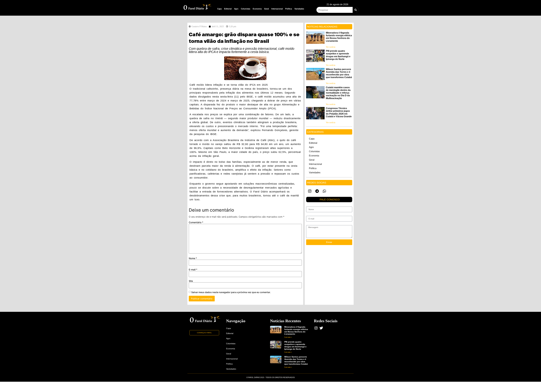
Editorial (228, 9)
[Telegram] (317, 191)
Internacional (277, 9)
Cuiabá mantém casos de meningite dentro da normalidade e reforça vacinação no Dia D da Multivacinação (338, 92)
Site (191, 281)
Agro (236, 9)
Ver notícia (330, 47)
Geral (266, 9)
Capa (219, 9)
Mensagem (311, 224)
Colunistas (245, 9)
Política (288, 9)
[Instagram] (309, 191)
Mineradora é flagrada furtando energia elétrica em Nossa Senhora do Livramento (296, 330)
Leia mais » (288, 337)
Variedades (299, 9)
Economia (257, 9)
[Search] (356, 10)
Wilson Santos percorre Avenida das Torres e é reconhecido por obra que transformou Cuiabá (296, 360)
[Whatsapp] (324, 191)
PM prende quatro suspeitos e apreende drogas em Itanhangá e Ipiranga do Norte (295, 345)
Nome (193, 258)
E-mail (193, 269)
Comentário (196, 222)
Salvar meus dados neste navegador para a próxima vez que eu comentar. (231, 292)
